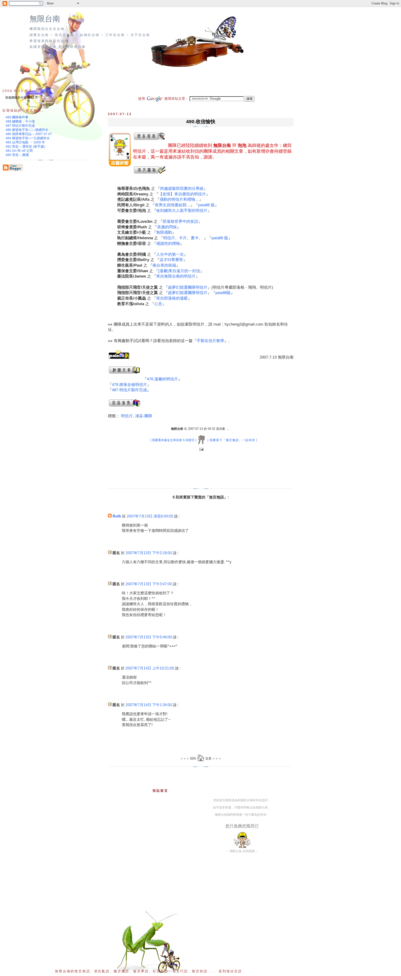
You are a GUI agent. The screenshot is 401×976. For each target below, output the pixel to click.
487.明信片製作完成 (129, 390)
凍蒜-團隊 (143, 416)
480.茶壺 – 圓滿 (17, 155)
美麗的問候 (167, 227)
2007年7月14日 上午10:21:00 (150, 668)
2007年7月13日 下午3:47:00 (149, 584)
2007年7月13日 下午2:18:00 (149, 553)
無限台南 (44, 19)
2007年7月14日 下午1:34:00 (149, 705)
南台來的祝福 (164, 265)
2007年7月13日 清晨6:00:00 (150, 516)
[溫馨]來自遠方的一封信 (179, 271)
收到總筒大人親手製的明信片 (181, 210)
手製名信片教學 (210, 341)
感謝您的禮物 (168, 243)
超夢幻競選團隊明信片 (187, 287)
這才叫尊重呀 (171, 260)
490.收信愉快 (200, 121)
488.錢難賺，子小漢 (20, 121)
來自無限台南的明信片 (176, 276)
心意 (158, 304)
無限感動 (164, 232)
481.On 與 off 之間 (19, 150)
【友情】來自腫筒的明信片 (182, 194)
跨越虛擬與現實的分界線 (182, 188)
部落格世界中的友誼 (180, 221)
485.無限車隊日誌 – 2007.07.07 (29, 134)
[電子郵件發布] (201, 449)
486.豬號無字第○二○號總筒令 (27, 130)
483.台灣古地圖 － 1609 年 (25, 142)
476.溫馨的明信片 (162, 379)
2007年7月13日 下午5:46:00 (149, 637)
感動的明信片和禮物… (179, 199)
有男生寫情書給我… (172, 205)
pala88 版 (206, 205)
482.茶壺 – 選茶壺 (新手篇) (25, 146)
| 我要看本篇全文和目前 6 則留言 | (173, 440)
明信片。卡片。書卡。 (183, 238)
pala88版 (223, 293)
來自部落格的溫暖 (172, 298)
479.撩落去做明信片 (129, 384)
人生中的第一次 (170, 254)
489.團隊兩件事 (17, 117)
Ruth (117, 516)
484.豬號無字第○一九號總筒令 (28, 138)
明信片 (127, 416)
